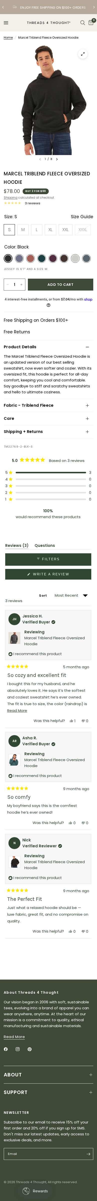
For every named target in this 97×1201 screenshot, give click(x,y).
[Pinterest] (33, 1049)
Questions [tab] (45, 546)
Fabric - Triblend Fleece (29, 405)
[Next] (57, 159)
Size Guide (82, 217)
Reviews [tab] (17, 546)
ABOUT (13, 1074)
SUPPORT (16, 1092)
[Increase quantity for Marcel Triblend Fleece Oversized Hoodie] (21, 284)
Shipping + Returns (23, 431)
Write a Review (52, 576)
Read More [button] (14, 1037)
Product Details (20, 347)
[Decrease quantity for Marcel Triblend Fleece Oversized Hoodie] (7, 284)
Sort (43, 595)
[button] (48, 472)
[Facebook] (9, 1049)
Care (9, 418)
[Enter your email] (88, 1154)
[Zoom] (83, 54)
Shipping (10, 197)
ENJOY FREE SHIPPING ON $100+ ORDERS (52, 7)
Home (8, 37)
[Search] (83, 22)
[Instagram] (21, 1049)
